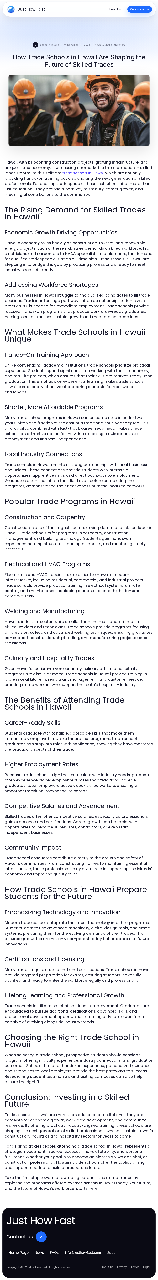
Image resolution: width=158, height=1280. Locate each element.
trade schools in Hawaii (83, 173)
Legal (146, 1267)
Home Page (19, 1252)
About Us (107, 1267)
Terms (135, 1267)
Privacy (122, 1267)
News (39, 1252)
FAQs (54, 1252)
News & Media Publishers (110, 44)
